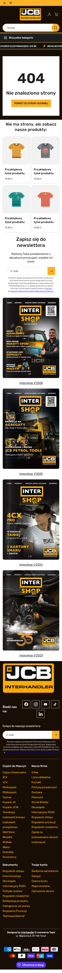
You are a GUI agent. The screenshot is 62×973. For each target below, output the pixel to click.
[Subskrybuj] (51, 271)
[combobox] (31, 27)
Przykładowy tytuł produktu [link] (15, 171)
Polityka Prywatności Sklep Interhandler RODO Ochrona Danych (32, 752)
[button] (56, 14)
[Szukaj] (55, 28)
